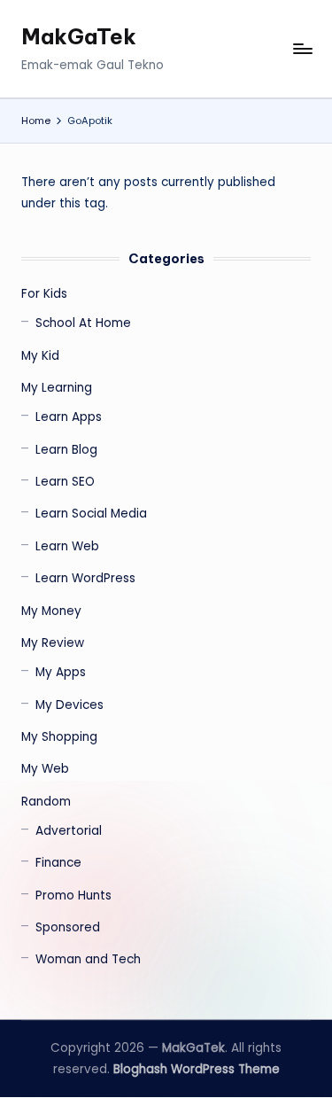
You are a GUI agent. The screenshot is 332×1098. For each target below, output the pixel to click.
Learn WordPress (85, 578)
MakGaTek (78, 36)
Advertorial (68, 830)
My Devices (69, 705)
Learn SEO (65, 481)
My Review (52, 643)
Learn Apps (68, 417)
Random (46, 801)
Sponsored (67, 927)
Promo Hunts (73, 895)
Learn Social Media (91, 513)
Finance (58, 862)
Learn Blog (66, 449)
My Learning (56, 387)
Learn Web (67, 546)
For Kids (44, 293)
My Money (51, 611)
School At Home (83, 323)
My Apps (60, 672)
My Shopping (59, 736)
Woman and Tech (88, 959)
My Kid (40, 355)
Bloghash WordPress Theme (196, 1069)
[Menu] (302, 49)
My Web (45, 768)
